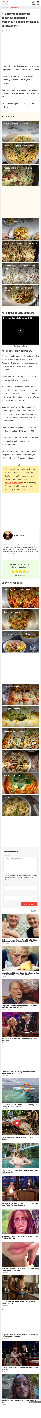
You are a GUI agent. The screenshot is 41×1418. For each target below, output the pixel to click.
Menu (38, 4)
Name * (6, 885)
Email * (6, 895)
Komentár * (7, 856)
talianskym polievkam (13, 483)
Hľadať (33, 4)
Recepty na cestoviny (12, 7)
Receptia (3, 7)
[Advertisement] (20, 46)
